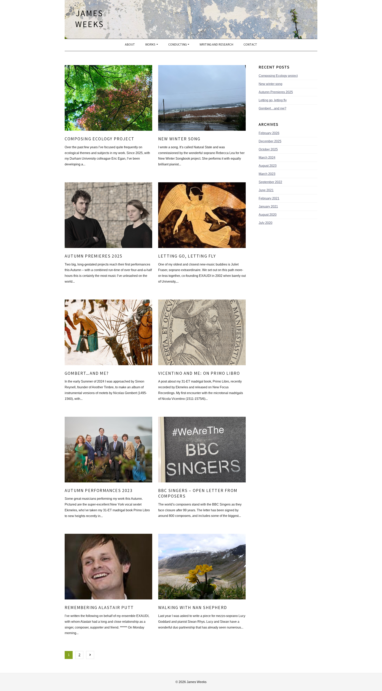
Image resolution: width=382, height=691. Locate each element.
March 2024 (267, 157)
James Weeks (89, 19)
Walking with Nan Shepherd (192, 608)
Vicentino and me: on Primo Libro (199, 374)
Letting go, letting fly (187, 257)
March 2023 (267, 174)
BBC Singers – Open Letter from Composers (197, 494)
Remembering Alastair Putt (99, 608)
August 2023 (268, 165)
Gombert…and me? (87, 374)
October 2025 (268, 149)
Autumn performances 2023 (99, 491)
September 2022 (270, 182)
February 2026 (269, 133)
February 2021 (269, 198)
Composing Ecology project (99, 139)
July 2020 (265, 222)
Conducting (177, 45)
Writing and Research (216, 45)
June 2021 (266, 190)
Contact (250, 45)
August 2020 (268, 214)
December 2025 (270, 141)
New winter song (179, 139)
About (130, 45)
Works (150, 45)
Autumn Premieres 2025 (93, 257)
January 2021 (268, 206)
